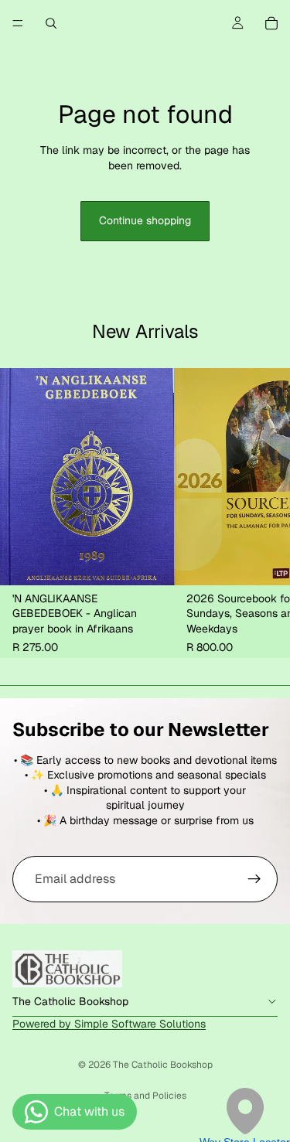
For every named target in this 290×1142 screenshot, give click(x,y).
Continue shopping (145, 220)
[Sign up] (254, 879)
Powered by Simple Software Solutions (109, 1024)
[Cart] (271, 23)
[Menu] (18, 23)
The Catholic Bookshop (163, 1064)
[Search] (51, 23)
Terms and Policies (145, 1095)
